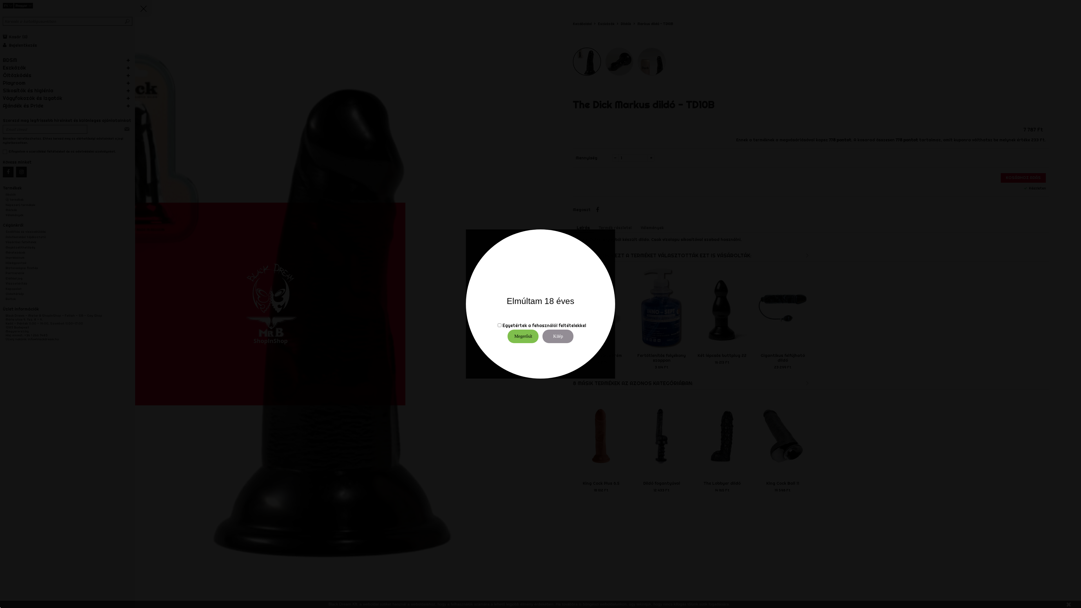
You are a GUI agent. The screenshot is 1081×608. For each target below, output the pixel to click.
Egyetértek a (516, 325)
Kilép (558, 336)
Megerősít (523, 336)
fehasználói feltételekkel (559, 325)
